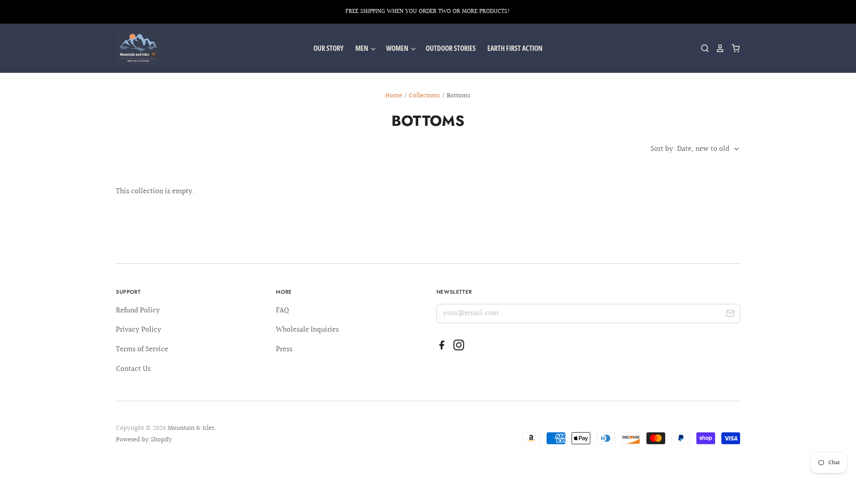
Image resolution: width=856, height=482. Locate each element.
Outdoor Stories (451, 48)
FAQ (282, 310)
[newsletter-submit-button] (730, 314)
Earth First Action (515, 48)
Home (393, 96)
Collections (424, 96)
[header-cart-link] (732, 48)
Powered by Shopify (144, 440)
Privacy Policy (138, 330)
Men (362, 48)
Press (284, 349)
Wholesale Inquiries (307, 330)
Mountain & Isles (191, 428)
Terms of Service (142, 349)
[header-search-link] (701, 48)
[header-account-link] (716, 48)
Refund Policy (138, 310)
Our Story (328, 48)
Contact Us (133, 369)
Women (398, 48)
